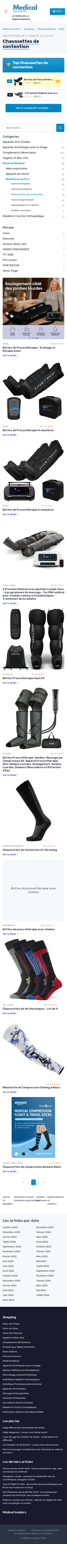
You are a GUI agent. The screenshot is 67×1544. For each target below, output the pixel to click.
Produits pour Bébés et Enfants (19, 1347)
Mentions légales (16, 1530)
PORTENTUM (11, 265)
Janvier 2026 (43, 1280)
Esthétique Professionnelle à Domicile (22, 1384)
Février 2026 (10, 1285)
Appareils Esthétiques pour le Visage (25, 147)
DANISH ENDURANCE (16, 249)
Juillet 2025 (42, 1266)
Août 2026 (8, 1300)
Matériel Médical (47, 29)
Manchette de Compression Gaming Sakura (31, 1087)
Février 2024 (10, 1237)
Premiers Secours (12, 1356)
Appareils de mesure (17, 173)
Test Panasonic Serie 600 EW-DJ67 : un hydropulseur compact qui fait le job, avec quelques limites (30, 1494)
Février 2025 (10, 1256)
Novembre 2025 (45, 1275)
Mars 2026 (42, 1285)
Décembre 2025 (11, 1280)
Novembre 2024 (11, 1251)
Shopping (29, 29)
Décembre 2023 (11, 1232)
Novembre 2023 (45, 1227)
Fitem (6, 233)
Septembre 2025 (45, 1271)
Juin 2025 (8, 1266)
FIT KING (8, 254)
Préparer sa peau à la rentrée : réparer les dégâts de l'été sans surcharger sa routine (32, 1501)
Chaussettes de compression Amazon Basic (32, 1166)
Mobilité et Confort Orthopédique (23, 216)
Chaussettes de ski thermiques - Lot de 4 (30, 1008)
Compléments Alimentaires (19, 152)
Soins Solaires (10, 1351)
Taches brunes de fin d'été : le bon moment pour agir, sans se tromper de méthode (32, 1470)
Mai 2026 (41, 1290)
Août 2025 (8, 1271)
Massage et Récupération (16, 1393)
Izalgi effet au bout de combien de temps (23, 1427)
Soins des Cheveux (12, 1333)
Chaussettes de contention (27, 194)
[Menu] (7, 11)
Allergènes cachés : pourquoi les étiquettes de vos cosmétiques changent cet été (29, 1478)
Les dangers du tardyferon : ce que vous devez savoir (31, 1445)
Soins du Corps (10, 1328)
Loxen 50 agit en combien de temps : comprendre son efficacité (30, 1438)
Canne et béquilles (20, 183)
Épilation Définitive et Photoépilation (21, 1370)
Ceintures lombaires (21, 189)
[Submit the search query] (60, 128)
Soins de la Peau (11, 1324)
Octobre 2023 (10, 1227)
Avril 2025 (8, 1261)
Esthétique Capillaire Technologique (21, 1379)
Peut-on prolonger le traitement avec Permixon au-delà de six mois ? (33, 1451)
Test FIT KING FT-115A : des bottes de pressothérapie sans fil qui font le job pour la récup (33, 1486)
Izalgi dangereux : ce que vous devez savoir (25, 1432)
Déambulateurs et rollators (25, 205)
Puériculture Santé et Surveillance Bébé (23, 1412)
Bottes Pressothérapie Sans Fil (23, 678)
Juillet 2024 (9, 1241)
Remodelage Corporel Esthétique (20, 1375)
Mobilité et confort (18, 179)
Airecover (8, 238)
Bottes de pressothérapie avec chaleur (29, 929)
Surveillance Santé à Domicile (18, 1402)
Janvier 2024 (43, 1232)
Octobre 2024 (43, 1246)
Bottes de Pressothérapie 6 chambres (28, 509)
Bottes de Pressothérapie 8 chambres (28, 430)
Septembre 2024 (12, 1246)
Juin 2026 (8, 1295)
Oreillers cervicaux (20, 210)
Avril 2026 (8, 1290)
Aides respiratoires (16, 168)
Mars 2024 (42, 1237)
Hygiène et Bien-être (15, 158)
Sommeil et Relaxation (14, 1398)
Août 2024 (42, 1241)
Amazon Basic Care (14, 244)
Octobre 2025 (10, 1275)
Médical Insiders (11, 29)
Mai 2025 (41, 1261)
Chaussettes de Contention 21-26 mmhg (30, 850)
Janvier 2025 (43, 1251)
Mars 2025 (42, 1256)
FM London (10, 260)
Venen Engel (10, 270)
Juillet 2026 (42, 1295)
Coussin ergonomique (22, 199)
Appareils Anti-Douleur (16, 141)
